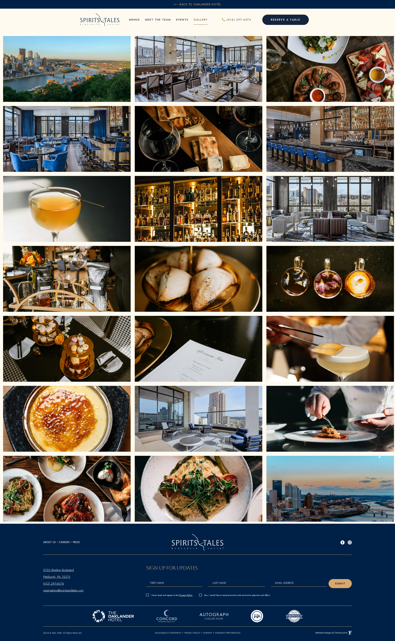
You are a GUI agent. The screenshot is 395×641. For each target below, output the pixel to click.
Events (182, 20)
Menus (134, 20)
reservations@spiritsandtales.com (63, 590)
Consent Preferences (227, 632)
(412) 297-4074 (53, 583)
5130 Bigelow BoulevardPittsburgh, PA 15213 (58, 573)
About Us (49, 542)
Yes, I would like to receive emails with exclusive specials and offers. (237, 595)
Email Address (284, 583)
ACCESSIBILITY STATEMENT (168, 632)
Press (76, 542)
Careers (64, 542)
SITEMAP (207, 632)
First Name (157, 583)
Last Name (219, 583)
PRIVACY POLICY (192, 632)
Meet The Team (158, 20)
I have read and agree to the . (172, 595)
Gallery (201, 20)
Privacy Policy (185, 595)
